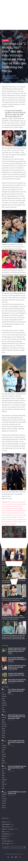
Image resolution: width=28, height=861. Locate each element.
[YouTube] (20, 857)
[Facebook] (8, 857)
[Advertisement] (14, 15)
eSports (4, 822)
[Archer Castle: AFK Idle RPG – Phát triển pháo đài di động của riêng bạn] (4, 659)
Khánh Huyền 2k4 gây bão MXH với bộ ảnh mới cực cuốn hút (17, 680)
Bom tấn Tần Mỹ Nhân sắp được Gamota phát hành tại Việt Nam (17, 767)
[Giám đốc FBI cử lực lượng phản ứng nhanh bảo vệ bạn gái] (14, 554)
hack (12, 519)
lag (15, 519)
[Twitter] (16, 857)
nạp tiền (19, 519)
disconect (4, 508)
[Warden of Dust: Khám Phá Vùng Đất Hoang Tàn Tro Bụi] (4, 675)
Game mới (7, 513)
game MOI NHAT (14, 513)
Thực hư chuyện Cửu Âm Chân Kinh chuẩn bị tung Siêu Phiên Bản (16, 742)
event (17, 508)
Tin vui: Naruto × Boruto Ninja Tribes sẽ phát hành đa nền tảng (16, 691)
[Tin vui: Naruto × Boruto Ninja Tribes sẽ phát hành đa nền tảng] (4, 701)
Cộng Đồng (5, 834)
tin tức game (13, 524)
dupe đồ (9, 508)
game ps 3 (21, 517)
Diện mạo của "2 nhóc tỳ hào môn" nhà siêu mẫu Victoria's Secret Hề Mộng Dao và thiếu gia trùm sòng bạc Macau (14, 504)
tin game (19, 521)
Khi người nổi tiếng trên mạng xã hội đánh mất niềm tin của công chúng (13, 618)
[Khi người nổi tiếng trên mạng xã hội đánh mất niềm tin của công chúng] (14, 609)
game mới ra (10, 515)
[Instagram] (12, 857)
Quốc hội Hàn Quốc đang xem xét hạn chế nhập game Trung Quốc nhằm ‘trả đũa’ (16, 716)
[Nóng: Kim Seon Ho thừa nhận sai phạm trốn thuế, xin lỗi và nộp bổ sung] (14, 590)
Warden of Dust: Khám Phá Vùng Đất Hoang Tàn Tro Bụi (16, 674)
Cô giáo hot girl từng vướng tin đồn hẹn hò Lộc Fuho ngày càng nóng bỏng (17, 667)
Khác (3, 831)
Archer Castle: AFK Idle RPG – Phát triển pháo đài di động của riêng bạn (17, 659)
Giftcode (4, 836)
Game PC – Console (7, 829)
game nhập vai (18, 515)
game (21, 508)
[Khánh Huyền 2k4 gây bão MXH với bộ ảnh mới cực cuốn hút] (4, 681)
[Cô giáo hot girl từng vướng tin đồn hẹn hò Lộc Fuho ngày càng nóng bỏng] (4, 667)
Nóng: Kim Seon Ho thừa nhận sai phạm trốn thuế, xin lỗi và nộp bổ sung (13, 599)
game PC (15, 517)
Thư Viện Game (6, 841)
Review (4, 838)
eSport (14, 508)
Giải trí (9, 519)
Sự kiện (15, 521)
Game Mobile (5, 824)
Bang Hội (7, 502)
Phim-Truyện (5, 843)
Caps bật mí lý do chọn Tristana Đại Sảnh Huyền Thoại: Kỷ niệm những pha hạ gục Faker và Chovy (17, 650)
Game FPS (14, 510)
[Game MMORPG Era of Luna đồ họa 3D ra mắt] (4, 803)
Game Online (9, 517)
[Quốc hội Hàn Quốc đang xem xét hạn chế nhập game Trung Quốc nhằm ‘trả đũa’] (4, 726)
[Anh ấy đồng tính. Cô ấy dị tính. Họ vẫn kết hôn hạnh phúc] (14, 572)
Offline (6, 521)
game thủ (4, 519)
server (10, 521)
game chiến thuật (6, 510)
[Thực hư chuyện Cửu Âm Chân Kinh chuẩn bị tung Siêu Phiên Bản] (4, 752)
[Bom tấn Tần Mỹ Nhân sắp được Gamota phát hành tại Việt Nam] (4, 777)
